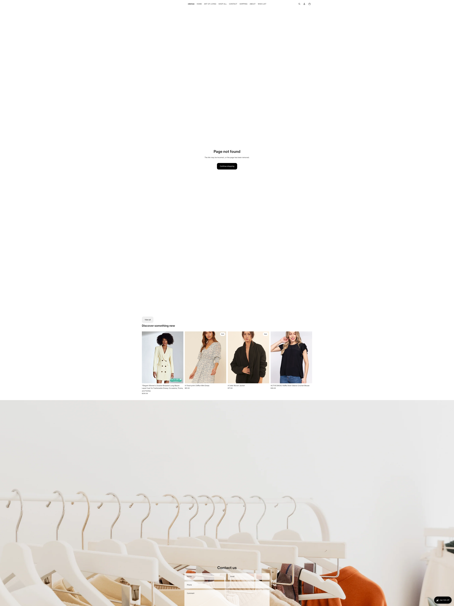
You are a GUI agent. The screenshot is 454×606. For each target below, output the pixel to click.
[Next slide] (179, 357)
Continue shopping (227, 166)
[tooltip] (180, 379)
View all (148, 320)
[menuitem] (199, 4)
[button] (176, 380)
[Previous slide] (145, 357)
